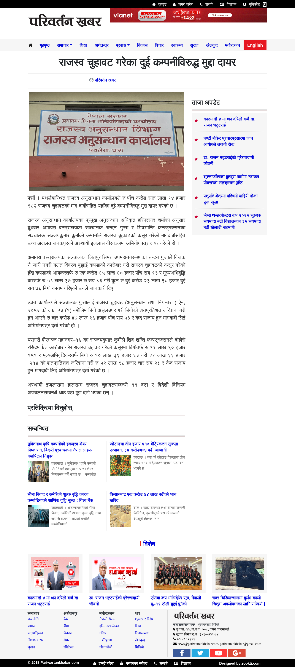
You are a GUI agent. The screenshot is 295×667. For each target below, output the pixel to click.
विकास (142, 45)
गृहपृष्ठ (162, 4)
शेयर (66, 640)
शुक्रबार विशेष (144, 619)
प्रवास (121, 45)
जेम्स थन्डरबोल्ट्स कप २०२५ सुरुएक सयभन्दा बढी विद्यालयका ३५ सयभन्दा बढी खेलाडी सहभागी (232, 221)
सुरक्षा (194, 45)
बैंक (65, 619)
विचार (159, 45)
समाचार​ (63, 45)
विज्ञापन (231, 4)
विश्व (138, 626)
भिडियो (139, 647)
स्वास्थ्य (177, 45)
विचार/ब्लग (142, 633)
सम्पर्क (208, 4)
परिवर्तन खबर (105, 80)
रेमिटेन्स (68, 647)
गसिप (102, 633)
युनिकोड (254, 4)
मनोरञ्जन (232, 45)
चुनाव (31, 647)
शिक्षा (83, 45)
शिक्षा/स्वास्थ (35, 640)
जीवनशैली (105, 647)
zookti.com (250, 663)
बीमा (66, 626)
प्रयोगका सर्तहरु (136, 663)
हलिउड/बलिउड (109, 626)
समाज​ (31, 626)
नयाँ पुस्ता (105, 640)
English (255, 45)
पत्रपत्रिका (35, 633)
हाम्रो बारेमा (185, 4)
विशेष (149, 543)
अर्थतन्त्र (102, 45)
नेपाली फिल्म (107, 619)
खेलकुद (212, 45)
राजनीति (33, 619)
